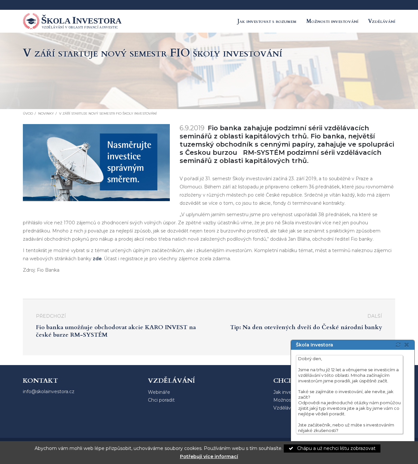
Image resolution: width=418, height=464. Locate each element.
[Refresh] (398, 344)
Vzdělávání (381, 21)
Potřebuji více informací (209, 456)
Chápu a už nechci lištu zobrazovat (336, 448)
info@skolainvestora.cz (48, 391)
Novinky (46, 113)
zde (97, 259)
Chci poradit (161, 400)
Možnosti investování (332, 21)
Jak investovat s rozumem (267, 21)
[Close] (408, 344)
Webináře (159, 392)
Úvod (28, 113)
